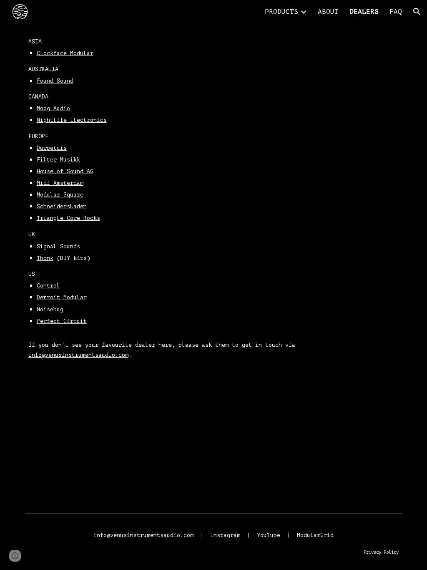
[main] (213, 209)
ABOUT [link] (328, 11)
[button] (417, 12)
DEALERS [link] (364, 11)
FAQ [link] (395, 11)
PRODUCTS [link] (281, 11)
